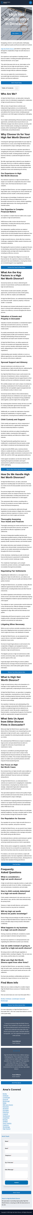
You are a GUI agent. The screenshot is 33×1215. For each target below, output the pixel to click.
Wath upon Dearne (8, 1105)
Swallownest (6, 1116)
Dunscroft (22, 998)
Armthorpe (8, 998)
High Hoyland (6, 1129)
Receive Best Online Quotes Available (16, 469)
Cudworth (5, 1114)
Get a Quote (15, 33)
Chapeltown (6, 1117)
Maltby (4, 1103)
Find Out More (16, 864)
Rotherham (6, 1112)
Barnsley (5, 1119)
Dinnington (6, 1110)
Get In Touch (16, 1192)
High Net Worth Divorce (7, 48)
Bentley (3, 998)
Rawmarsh (6, 1106)
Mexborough (4, 1000)
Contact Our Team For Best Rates (16, 267)
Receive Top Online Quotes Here (16, 672)
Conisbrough (15, 998)
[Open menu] (30, 2)
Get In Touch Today (16, 82)
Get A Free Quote (16, 1082)
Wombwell (6, 1108)
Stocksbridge (6, 1127)
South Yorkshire (7, 1123)
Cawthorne (6, 1125)
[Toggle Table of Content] (16, 88)
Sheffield (5, 1121)
